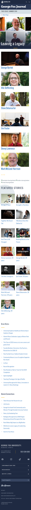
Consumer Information (7, 493)
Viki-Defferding (7, 88)
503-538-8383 (25, 452)
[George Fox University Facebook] (2, 459)
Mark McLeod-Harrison (10, 169)
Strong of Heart (6, 205)
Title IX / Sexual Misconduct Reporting (11, 498)
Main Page (6, 15)
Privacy (3, 490)
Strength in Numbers (22, 205)
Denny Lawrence (8, 148)
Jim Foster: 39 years (22, 276)
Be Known (5, 485)
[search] (28, 480)
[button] (26, 2)
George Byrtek (7, 68)
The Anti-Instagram (7, 276)
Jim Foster (5, 128)
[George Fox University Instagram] (11, 459)
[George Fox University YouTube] (28, 459)
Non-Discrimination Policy (8, 496)
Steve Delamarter (8, 108)
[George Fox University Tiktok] (20, 459)
